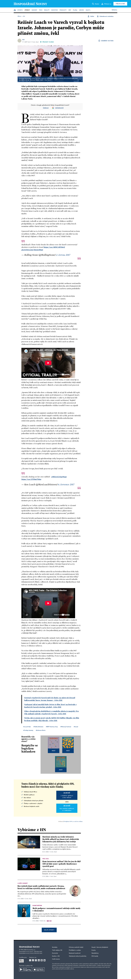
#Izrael (76, 726)
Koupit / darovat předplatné (100, 947)
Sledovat (46, 108)
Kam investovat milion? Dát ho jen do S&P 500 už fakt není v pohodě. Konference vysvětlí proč (61, 864)
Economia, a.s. (31, 949)
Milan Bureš (47, 80)
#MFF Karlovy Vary (52, 726)
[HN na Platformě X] (30, 960)
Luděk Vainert (23, 883)
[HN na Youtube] (44, 960)
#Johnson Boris (40, 730)
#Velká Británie (38, 726)
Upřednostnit (59, 108)
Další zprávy (49, 930)
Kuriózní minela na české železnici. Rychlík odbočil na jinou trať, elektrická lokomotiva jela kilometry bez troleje (60, 839)
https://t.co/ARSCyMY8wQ (54, 247)
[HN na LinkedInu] (39, 960)
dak (23, 39)
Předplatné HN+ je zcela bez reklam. (73, 821)
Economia (55, 953)
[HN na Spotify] (42, 960)
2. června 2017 (63, 254)
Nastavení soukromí (74, 953)
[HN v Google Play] (25, 969)
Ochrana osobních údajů (76, 947)
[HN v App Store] (38, 969)
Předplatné (120, 3)
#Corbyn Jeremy (28, 730)
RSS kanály (95, 956)
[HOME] (15, 10)
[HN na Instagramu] (36, 960)
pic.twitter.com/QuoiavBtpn (32, 250)
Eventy (94, 950)
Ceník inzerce (56, 959)
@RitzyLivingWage (59, 477)
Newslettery (95, 953)
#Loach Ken (27, 726)
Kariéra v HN (56, 956)
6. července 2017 (66, 484)
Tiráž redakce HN (57, 950)
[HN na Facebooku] (33, 960)
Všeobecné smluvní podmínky (77, 956)
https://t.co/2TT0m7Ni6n (31, 479)
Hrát (54, 750)
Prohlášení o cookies (75, 950)
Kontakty (54, 947)
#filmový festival (65, 726)
